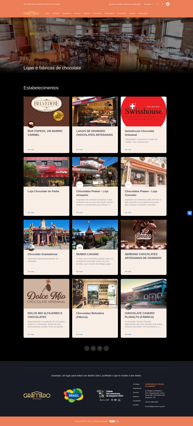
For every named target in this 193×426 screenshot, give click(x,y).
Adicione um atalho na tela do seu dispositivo (125, 4)
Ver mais (31, 149)
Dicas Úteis (121, 13)
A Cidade (136, 384)
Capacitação (142, 13)
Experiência (137, 388)
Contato (132, 13)
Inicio (47, 13)
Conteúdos (97, 13)
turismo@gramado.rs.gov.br (155, 406)
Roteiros (87, 13)
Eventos (136, 392)
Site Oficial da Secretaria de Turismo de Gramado (42, 4)
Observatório (109, 13)
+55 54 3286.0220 (151, 402)
